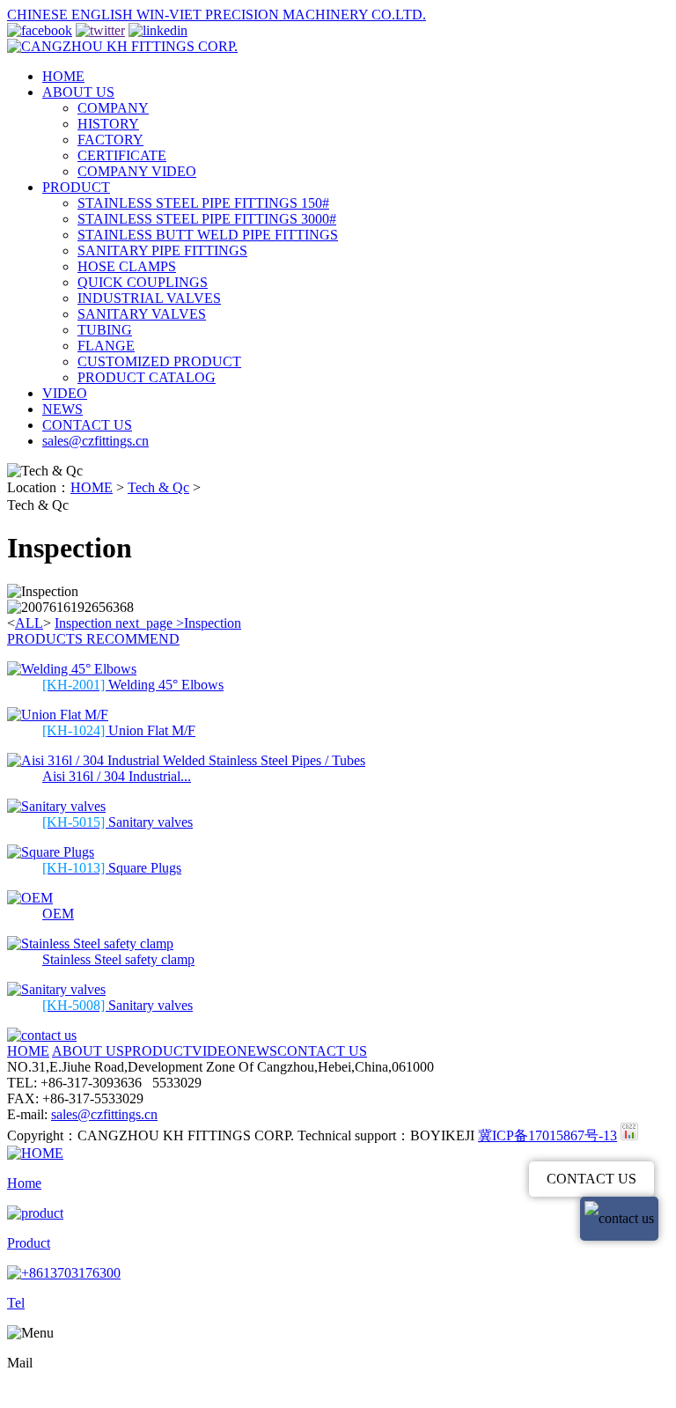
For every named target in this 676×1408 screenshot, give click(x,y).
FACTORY (110, 139)
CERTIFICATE (121, 155)
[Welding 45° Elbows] (71, 668)
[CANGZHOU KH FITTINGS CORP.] (122, 46)
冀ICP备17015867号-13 (547, 1135)
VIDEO (64, 393)
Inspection (83, 623)
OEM (58, 913)
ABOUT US (78, 92)
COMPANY (113, 107)
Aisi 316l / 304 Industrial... (116, 776)
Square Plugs (111, 867)
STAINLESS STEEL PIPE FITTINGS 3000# (206, 218)
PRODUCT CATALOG (146, 377)
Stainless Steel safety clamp (118, 959)
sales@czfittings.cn (95, 440)
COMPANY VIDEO (136, 171)
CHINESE (39, 14)
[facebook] (39, 30)
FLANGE (106, 345)
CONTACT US (87, 424)
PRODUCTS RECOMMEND (93, 638)
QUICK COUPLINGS (142, 282)
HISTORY (108, 123)
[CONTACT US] (42, 1035)
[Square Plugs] (50, 851)
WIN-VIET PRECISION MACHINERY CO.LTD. (281, 14)
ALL (29, 623)
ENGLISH (103, 14)
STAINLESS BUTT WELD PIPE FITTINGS (207, 234)
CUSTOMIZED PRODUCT (159, 361)
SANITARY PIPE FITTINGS (162, 250)
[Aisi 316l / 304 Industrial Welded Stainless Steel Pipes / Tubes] (186, 760)
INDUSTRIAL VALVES (149, 298)
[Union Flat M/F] (57, 714)
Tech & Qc (158, 487)
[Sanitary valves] (56, 806)
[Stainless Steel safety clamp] (90, 943)
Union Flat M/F (118, 730)
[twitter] (100, 30)
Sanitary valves (117, 822)
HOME (63, 76)
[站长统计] (629, 1135)
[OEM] (30, 897)
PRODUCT (76, 187)
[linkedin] (158, 30)
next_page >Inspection (178, 623)
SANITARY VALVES (141, 313)
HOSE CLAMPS (126, 266)
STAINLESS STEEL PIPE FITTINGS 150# (203, 202)
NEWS (62, 409)
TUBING (104, 329)
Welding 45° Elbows (133, 684)
